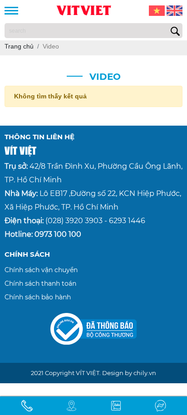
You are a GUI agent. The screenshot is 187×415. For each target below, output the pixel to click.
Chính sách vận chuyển (41, 270)
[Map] (71, 405)
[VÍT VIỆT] (83, 10)
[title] (27, 405)
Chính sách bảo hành (38, 297)
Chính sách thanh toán (40, 283)
